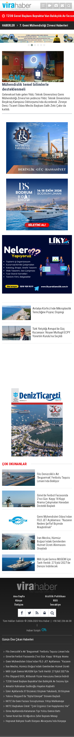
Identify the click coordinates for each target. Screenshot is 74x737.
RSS (55, 600)
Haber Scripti (33, 630)
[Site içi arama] (69, 6)
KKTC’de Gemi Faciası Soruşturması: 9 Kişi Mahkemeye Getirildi (33, 702)
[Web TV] (50, 6)
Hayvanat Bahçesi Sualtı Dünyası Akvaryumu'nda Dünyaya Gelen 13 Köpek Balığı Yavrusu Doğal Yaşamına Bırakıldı (34, 721)
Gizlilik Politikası (55, 596)
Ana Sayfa (18, 596)
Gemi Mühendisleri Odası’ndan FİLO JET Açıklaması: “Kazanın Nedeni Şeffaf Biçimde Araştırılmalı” (36, 662)
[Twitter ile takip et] (29, 613)
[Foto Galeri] (56, 6)
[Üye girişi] (44, 613)
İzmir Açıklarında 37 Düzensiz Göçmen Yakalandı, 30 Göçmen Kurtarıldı (36, 692)
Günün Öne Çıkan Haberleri (18, 639)
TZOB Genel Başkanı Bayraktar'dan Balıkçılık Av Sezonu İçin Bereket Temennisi (35, 682)
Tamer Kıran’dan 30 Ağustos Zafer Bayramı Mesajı (32, 716)
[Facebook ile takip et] (21, 613)
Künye (18, 600)
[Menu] (43, 6)
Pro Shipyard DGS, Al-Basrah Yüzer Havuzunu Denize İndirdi (37, 676)
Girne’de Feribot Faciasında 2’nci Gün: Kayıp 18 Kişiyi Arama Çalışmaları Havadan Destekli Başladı (35, 657)
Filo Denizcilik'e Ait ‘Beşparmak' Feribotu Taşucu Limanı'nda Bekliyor (35, 652)
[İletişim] (62, 6)
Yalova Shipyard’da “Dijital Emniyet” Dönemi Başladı (33, 696)
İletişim (18, 604)
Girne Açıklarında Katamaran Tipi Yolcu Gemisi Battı (33, 711)
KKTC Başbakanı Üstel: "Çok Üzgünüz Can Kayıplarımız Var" (37, 706)
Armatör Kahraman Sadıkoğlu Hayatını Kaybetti (30, 686)
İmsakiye (55, 604)
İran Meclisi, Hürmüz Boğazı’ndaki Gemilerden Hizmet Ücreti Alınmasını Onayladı (35, 667)
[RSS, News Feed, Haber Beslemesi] (37, 613)
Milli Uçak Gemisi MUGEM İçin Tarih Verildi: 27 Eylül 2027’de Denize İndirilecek (35, 672)
